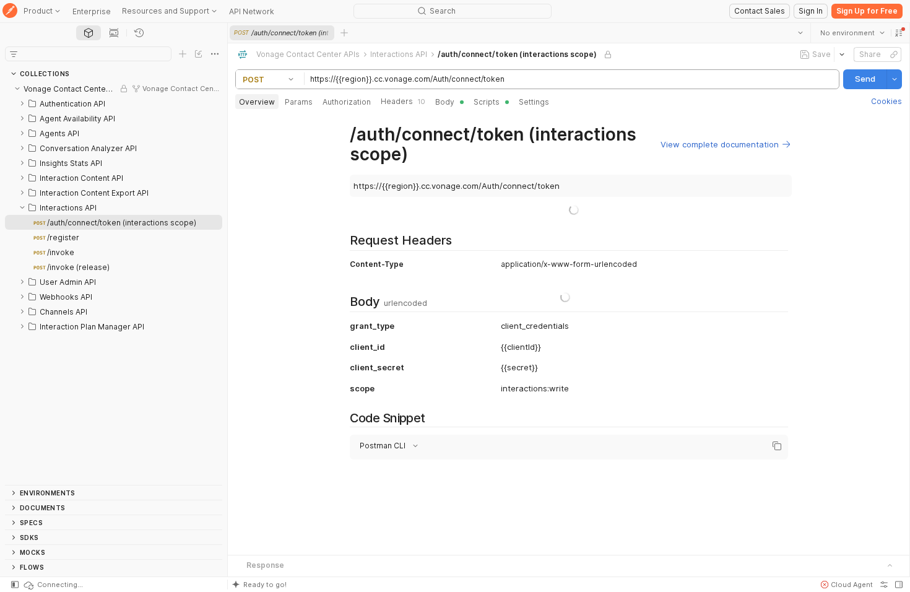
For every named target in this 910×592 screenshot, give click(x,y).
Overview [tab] (257, 102)
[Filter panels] (13, 54)
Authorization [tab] (347, 102)
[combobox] (852, 33)
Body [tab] (444, 102)
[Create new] (182, 53)
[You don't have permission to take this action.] (344, 32)
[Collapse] (17, 89)
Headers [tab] (403, 101)
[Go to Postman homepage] (9, 11)
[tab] (88, 32)
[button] (898, 33)
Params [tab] (299, 102)
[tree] (113, 283)
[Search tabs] (800, 32)
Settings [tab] (534, 102)
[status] (52, 584)
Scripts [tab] (487, 102)
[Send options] (894, 79)
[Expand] (22, 103)
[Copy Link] (893, 54)
